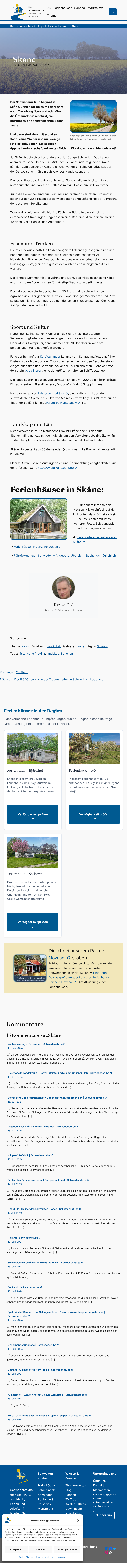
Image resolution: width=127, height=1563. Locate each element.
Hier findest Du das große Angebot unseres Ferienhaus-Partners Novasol (79, 977)
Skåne (80, 646)
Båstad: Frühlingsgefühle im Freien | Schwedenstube (39, 1369)
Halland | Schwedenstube (23, 1237)
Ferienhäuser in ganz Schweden (36, 546)
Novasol (57, 957)
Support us (104, 1515)
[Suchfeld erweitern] (113, 11)
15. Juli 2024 (15, 1048)
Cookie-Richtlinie (26, 1557)
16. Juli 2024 (15, 1076)
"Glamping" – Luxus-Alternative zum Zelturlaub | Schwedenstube (46, 1394)
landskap (53, 653)
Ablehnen (40, 1549)
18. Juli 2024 (15, 1241)
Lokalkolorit (54, 646)
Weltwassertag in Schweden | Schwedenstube (35, 1044)
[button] (78, 1520)
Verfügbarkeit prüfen (33, 814)
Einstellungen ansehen (66, 1549)
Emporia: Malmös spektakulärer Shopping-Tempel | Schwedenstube (48, 1415)
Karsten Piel (20, 65)
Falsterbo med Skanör (53, 393)
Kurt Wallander (50, 356)
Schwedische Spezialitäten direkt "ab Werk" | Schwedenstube (44, 1262)
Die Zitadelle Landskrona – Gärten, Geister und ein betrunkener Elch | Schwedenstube (58, 1072)
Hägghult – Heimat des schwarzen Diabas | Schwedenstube (43, 1208)
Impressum (61, 1557)
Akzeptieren (16, 1549)
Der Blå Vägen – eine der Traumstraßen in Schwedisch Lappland (58, 679)
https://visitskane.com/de (56, 467)
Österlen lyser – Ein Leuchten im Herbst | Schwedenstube (42, 1126)
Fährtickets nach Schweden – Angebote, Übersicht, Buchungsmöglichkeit (65, 555)
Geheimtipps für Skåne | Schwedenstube (32, 1344)
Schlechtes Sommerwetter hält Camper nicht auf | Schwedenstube (47, 1180)
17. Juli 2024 (15, 1184)
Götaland (102, 646)
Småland (22, 672)
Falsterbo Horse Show (61, 402)
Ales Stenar (34, 370)
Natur (25, 646)
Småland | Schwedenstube (23, 1287)
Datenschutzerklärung (45, 1557)
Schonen (67, 653)
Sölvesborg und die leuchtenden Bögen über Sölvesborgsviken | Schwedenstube (56, 1097)
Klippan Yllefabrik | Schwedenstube (29, 1155)
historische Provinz (32, 653)
